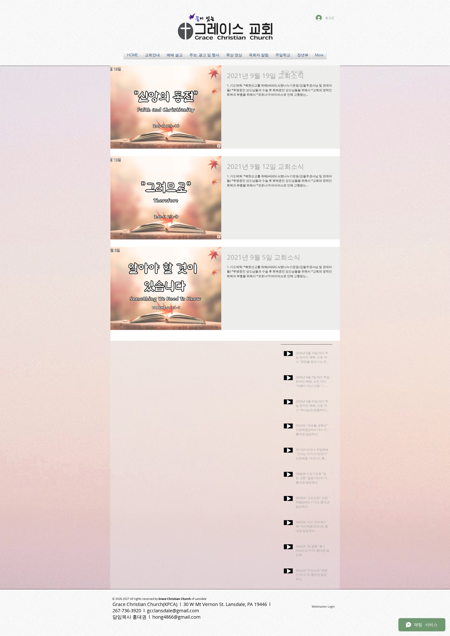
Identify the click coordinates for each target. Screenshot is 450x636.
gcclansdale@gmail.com (173, 610)
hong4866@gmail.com (176, 617)
